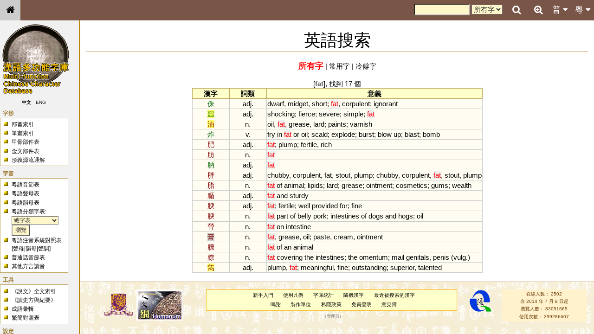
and (282, 195)
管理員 (333, 316)
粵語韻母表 (25, 202)
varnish (361, 124)
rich (326, 144)
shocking (281, 114)
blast (412, 134)
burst (366, 134)
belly (304, 216)
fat (328, 175)
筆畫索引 (23, 133)
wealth (461, 185)
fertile (309, 144)
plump (287, 144)
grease (299, 124)
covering (290, 257)
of (279, 185)
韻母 (31, 248)
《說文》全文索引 (34, 291)
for (344, 206)
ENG (41, 102)
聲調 (43, 248)
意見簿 (389, 304)
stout (343, 175)
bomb (431, 134)
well (304, 206)
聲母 (18, 248)
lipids (315, 185)
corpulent (356, 104)
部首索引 (23, 124)
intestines (344, 216)
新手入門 (263, 295)
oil (270, 124)
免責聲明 (361, 304)
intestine (298, 227)
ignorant (386, 104)
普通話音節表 (28, 257)
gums (439, 185)
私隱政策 (331, 304)
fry (271, 134)
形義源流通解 (28, 160)
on (280, 227)
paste (321, 237)
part (282, 216)
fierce (306, 114)
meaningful (317, 267)
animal (294, 185)
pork (320, 216)
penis (441, 257)
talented (430, 267)
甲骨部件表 (25, 142)
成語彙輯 (23, 309)
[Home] (10, 10)
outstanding (369, 267)
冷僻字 (365, 66)
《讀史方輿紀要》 (34, 300)
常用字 (339, 66)
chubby (278, 175)
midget (298, 104)
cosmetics (411, 185)
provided (325, 206)
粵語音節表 (25, 184)
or (296, 134)
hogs (405, 216)
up (397, 134)
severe (329, 114)
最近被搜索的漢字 (394, 295)
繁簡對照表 (25, 318)
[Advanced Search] (538, 9)
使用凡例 (293, 295)
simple (353, 114)
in (279, 134)
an (287, 247)
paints (337, 124)
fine (356, 206)
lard (318, 124)
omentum (373, 257)
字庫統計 (323, 295)
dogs (375, 216)
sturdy (299, 195)
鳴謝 (276, 304)
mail (398, 257)
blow (385, 134)
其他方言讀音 (28, 266)
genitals (417, 257)
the (309, 257)
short (319, 104)
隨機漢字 (353, 295)
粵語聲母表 (25, 193)
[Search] (516, 10)
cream (343, 237)
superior (402, 267)
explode (343, 134)
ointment (379, 185)
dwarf (275, 104)
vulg (459, 257)
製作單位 (301, 304)
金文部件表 (25, 151)
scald (319, 134)
